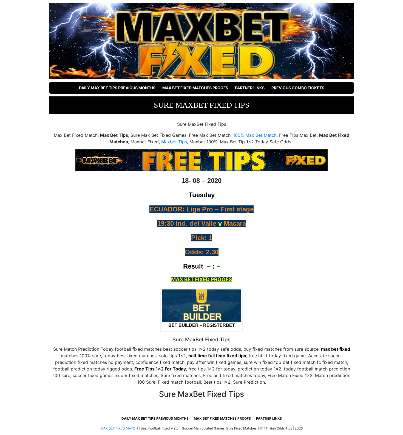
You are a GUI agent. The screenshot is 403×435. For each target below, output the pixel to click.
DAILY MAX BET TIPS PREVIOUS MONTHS (117, 87)
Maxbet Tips (174, 141)
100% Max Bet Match (255, 135)
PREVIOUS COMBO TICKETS (297, 87)
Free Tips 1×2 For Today (160, 369)
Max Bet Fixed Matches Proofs (195, 87)
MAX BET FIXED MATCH (119, 428)
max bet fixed (335, 349)
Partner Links (250, 87)
